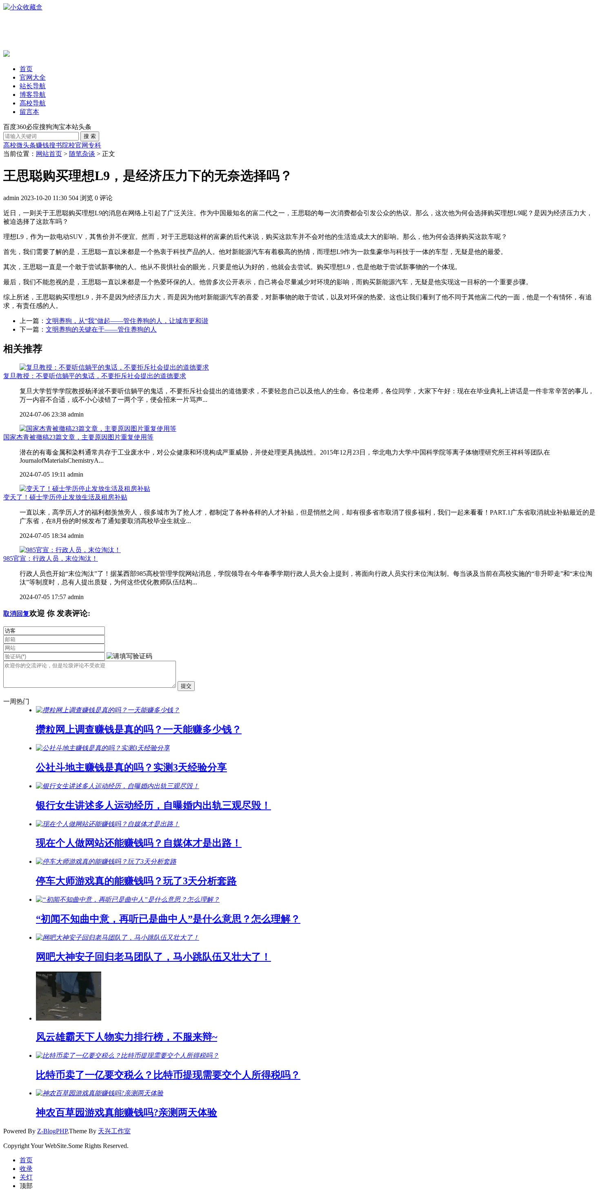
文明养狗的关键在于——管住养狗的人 (101, 329)
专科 (94, 145)
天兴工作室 (114, 1131)
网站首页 (49, 153)
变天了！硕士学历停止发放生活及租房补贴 (65, 497)
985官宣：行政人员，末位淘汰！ (50, 558)
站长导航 (33, 85)
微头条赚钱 (32, 145)
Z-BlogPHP (52, 1131)
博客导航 (33, 94)
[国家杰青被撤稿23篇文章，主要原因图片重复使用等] (98, 428)
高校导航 (33, 103)
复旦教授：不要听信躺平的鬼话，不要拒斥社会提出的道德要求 (94, 375)
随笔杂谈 (82, 153)
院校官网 (75, 145)
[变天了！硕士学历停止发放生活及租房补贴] (85, 488)
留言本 (29, 111)
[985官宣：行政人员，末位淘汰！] (70, 549)
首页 (26, 68)
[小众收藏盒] (22, 7)
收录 (26, 1168)
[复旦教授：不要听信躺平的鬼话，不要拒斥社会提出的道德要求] (114, 367)
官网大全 (33, 77)
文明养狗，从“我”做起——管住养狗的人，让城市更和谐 (127, 320)
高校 (9, 145)
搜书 (55, 145)
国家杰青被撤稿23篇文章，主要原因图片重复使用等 (78, 437)
